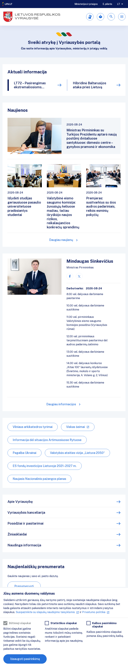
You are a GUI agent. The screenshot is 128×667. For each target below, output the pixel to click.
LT (118, 4)
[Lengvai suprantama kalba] (100, 16)
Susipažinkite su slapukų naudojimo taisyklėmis (45, 612)
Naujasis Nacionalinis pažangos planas (39, 479)
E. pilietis (107, 4)
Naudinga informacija (24, 545)
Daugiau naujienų (61, 240)
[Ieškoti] (111, 16)
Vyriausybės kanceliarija (26, 513)
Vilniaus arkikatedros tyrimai (32, 427)
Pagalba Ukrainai (24, 453)
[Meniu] (122, 16)
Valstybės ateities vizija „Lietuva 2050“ (77, 453)
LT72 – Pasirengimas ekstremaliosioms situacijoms (30, 85)
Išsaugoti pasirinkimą (25, 659)
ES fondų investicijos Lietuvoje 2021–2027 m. (44, 466)
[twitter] (79, 276)
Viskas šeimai (75, 427)
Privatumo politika (93, 612)
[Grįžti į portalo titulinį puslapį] (7, 4)
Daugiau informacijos (61, 404)
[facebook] (69, 276)
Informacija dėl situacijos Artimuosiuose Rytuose (47, 440)
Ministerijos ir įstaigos (86, 4)
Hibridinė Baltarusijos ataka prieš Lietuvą (89, 85)
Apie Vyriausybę (20, 502)
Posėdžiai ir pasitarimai (26, 523)
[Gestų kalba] (90, 16)
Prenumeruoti (24, 586)
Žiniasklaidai (17, 534)
